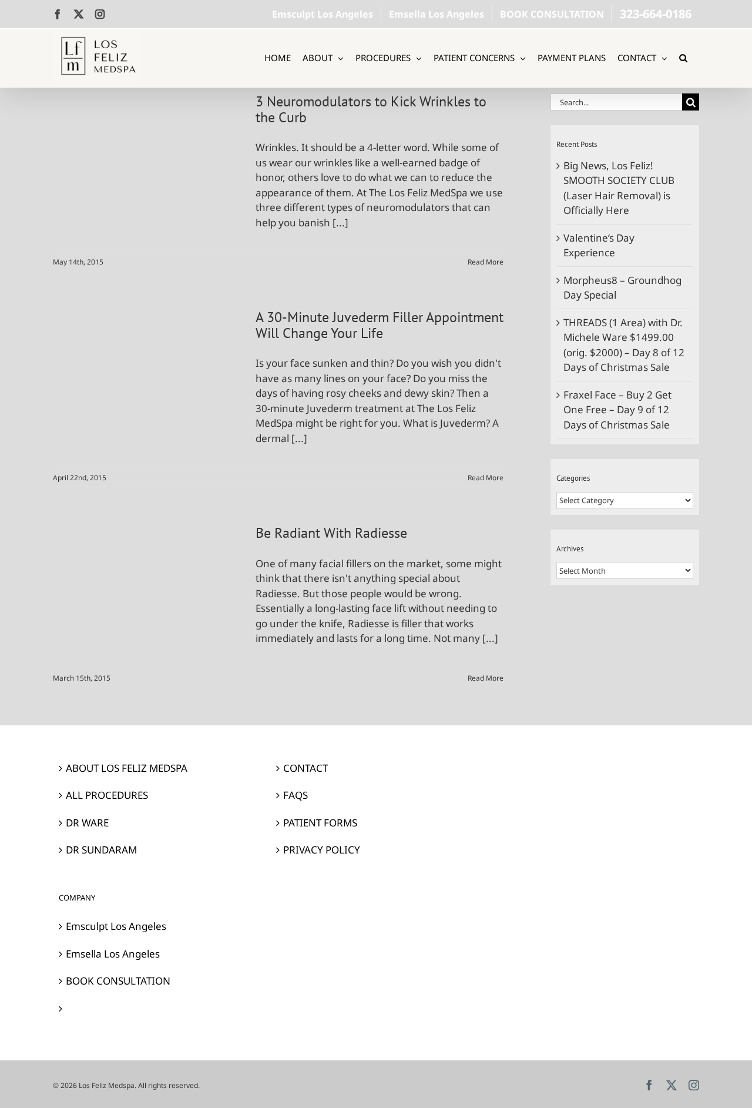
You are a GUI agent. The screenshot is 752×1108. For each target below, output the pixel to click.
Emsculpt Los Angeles (116, 926)
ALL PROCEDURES (107, 795)
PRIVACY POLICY (321, 849)
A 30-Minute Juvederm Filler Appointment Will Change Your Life (379, 325)
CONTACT (305, 768)
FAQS (295, 795)
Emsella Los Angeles (113, 953)
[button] (683, 58)
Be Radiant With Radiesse (331, 533)
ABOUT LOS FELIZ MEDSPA (126, 768)
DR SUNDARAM (101, 849)
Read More (485, 262)
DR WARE (87, 822)
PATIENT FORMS (320, 822)
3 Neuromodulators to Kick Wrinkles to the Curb (371, 109)
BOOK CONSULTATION (118, 981)
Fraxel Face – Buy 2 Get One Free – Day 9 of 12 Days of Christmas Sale (617, 409)
